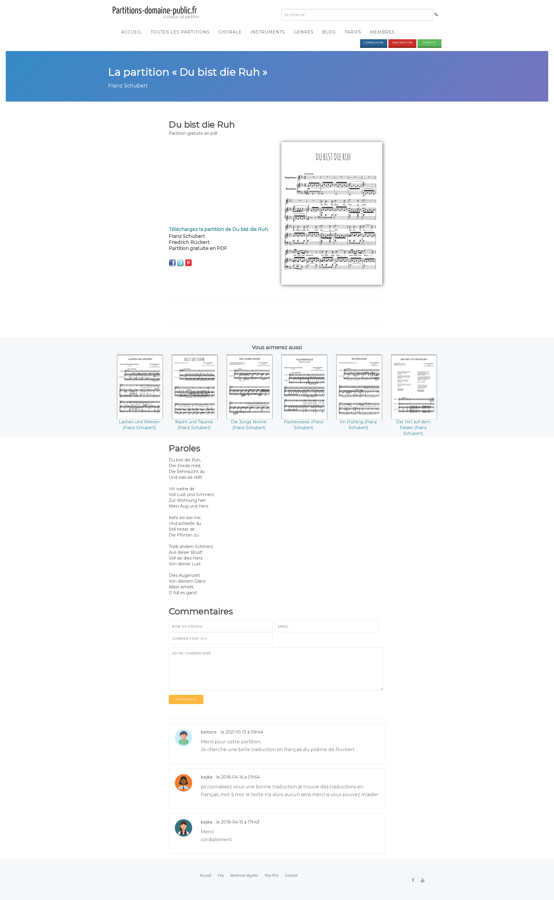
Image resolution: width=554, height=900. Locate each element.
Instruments (267, 32)
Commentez (186, 699)
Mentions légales (244, 875)
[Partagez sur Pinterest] (188, 262)
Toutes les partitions (180, 32)
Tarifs (353, 32)
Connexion (373, 42)
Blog (329, 32)
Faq (221, 875)
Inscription (402, 42)
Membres (382, 32)
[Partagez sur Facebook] (172, 262)
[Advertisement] (221, 182)
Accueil (131, 32)
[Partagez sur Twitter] (180, 262)
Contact (291, 875)
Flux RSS (271, 875)
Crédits (429, 42)
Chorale (230, 32)
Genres (304, 32)
